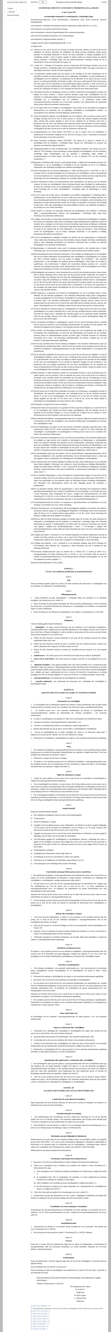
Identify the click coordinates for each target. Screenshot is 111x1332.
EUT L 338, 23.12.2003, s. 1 (41, 1316)
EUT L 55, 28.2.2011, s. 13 (41, 1324)
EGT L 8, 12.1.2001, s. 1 (41, 1329)
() (64, 39)
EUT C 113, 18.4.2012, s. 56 (41, 1306)
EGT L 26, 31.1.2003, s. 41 (41, 1318)
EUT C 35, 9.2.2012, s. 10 (40, 1326)
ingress (10, 8)
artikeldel (11, 12)
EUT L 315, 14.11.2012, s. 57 (41, 1311)
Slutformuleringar (13, 15)
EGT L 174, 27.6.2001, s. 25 (41, 1321)
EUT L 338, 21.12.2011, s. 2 (41, 1313)
